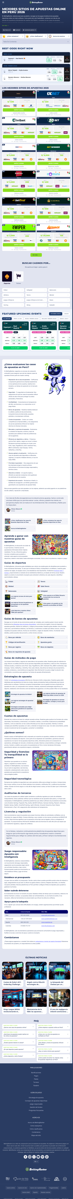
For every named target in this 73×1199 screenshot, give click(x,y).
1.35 (70, 337)
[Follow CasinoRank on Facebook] (25, 1157)
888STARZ (7, 340)
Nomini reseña (53, 193)
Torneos (36, 1082)
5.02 (19, 340)
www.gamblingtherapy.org (49, 918)
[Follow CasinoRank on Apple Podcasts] (47, 1157)
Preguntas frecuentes (36, 1110)
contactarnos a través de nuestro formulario (48, 941)
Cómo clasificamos (36, 1129)
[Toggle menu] (3, 2)
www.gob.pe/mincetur (48, 915)
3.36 (47, 337)
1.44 (24, 340)
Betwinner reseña (53, 166)
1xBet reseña (53, 113)
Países (36, 1079)
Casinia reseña (53, 220)
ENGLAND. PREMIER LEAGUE (49, 318)
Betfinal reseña (18, 220)
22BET (7, 337)
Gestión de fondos (36, 1107)
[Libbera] (46, 1179)
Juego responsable (36, 1104)
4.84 (19, 337)
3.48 (47, 340)
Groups (66, 313)
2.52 (52, 340)
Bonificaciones (36, 1073)
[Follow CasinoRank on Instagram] (30, 1157)
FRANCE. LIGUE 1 (64, 318)
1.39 (24, 337)
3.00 (42, 340)
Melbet (7, 343)
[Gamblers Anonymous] (57, 1179)
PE (35, 1161)
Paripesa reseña (19, 166)
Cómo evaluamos (36, 1126)
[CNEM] (35, 1179)
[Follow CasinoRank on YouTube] (38, 1157)
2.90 (42, 337)
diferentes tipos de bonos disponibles (24, 624)
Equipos (36, 1085)
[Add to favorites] (4, 57)
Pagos (36, 1076)
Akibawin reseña (53, 247)
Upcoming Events (56, 313)
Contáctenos (36, 1132)
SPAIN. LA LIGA (18, 318)
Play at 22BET (15, 348)
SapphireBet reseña (19, 113)
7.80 (14, 337)
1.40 (70, 340)
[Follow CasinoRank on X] (34, 1157)
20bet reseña (53, 139)
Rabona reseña (18, 193)
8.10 (14, 340)
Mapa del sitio (36, 1135)
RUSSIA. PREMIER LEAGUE (31, 318)
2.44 (52, 337)
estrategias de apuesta (18, 680)
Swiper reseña (19, 247)
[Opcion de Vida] (20, 1179)
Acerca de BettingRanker (36, 1123)
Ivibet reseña (19, 139)
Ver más (35, 255)
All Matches (6, 318)
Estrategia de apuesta (36, 1098)
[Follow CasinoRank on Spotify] (42, 1157)
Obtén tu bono (19, 110)
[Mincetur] (8, 1179)
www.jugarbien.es (46, 922)
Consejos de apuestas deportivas (36, 1101)
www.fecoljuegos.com (48, 926)
